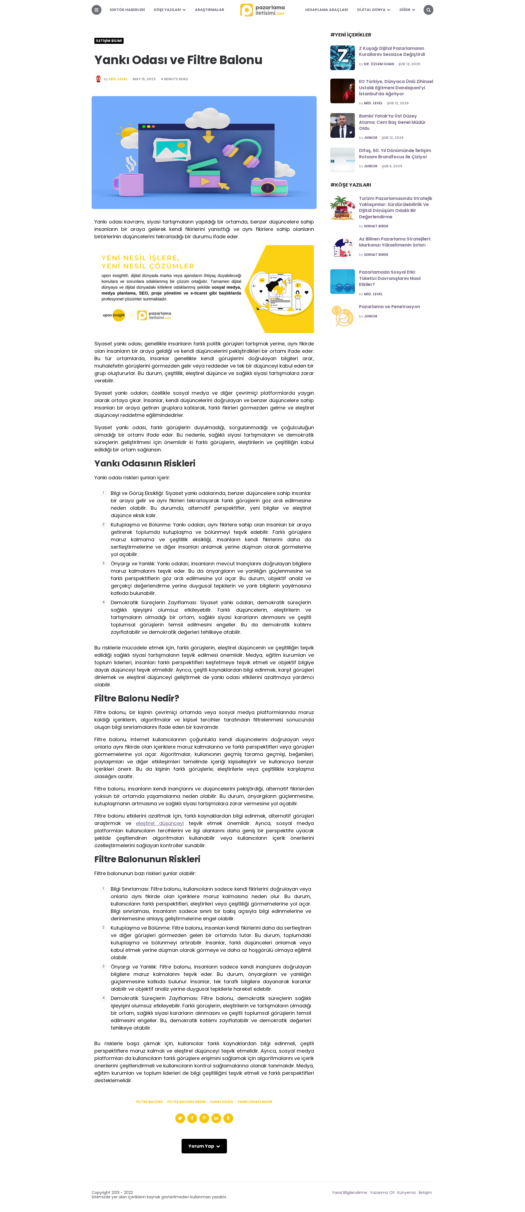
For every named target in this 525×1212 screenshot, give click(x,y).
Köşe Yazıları (167, 9)
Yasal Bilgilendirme (349, 1192)
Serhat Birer (376, 226)
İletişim (425, 1192)
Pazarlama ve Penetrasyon (389, 306)
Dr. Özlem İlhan (379, 64)
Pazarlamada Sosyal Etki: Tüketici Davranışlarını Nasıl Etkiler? (390, 278)
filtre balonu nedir (186, 1102)
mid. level (118, 79)
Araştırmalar (209, 9)
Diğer (404, 9)
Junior (370, 138)
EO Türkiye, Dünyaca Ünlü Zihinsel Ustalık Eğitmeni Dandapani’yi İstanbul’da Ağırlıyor (396, 87)
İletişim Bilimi (109, 41)
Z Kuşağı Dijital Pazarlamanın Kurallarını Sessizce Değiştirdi (392, 51)
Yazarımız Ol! (382, 1192)
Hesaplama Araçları (326, 9)
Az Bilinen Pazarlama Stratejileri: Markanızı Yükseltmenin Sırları (395, 242)
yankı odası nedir (255, 1102)
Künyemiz (406, 1192)
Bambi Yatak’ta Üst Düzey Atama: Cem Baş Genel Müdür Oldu (392, 122)
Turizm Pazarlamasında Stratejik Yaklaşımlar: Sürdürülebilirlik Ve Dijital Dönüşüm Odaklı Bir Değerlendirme (395, 207)
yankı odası (221, 1102)
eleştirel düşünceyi (160, 823)
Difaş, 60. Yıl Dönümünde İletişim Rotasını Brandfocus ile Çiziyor (395, 153)
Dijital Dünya (371, 9)
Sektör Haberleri (127, 9)
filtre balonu (149, 1102)
